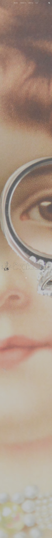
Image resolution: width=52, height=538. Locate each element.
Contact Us (23, 2)
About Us (30, 2)
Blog (37, 2)
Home (16, 2)
